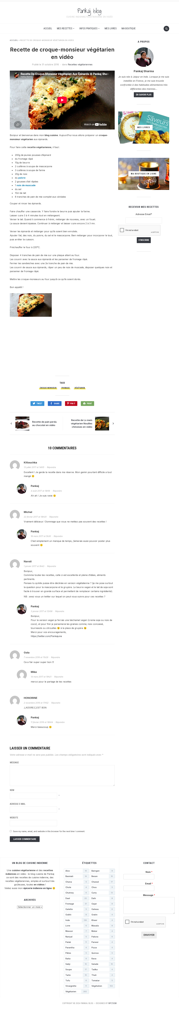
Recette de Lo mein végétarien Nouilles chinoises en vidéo (81, 423)
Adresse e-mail (17, 804)
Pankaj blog (89, 11)
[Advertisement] (62, 345)
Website (14, 817)
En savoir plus (143, 94)
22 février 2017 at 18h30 (35, 517)
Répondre (51, 467)
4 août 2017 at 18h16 (40, 491)
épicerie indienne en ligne (37, 888)
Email (149, 883)
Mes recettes (64, 28)
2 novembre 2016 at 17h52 (36, 703)
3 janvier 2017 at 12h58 (41, 611)
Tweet (39, 403)
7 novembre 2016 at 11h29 (36, 657)
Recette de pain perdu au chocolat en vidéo (44, 423)
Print (89, 403)
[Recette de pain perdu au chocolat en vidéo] (22, 423)
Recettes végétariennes (80, 64)
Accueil (47, 28)
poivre (21, 177)
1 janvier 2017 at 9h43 (34, 566)
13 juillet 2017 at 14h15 (34, 467)
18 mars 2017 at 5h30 (41, 536)
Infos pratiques (88, 28)
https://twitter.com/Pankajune (46, 636)
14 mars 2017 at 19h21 (41, 677)
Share (56, 403)
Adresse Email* (144, 214)
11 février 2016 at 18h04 (42, 722)
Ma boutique (129, 28)
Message (14, 762)
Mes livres (111, 28)
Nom (12, 790)
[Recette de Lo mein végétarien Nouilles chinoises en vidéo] (102, 423)
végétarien (80, 388)
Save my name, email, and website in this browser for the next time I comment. (49, 831)
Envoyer (149, 935)
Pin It (72, 403)
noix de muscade (26, 185)
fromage (65, 388)
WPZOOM (112, 1003)
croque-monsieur (48, 388)
